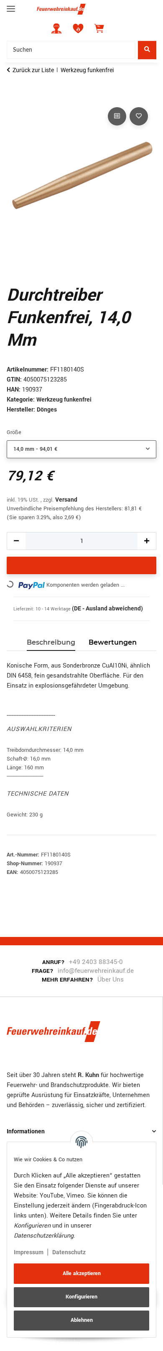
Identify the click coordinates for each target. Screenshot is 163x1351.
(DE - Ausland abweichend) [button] (107, 608)
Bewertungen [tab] (113, 642)
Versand (66, 499)
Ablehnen (82, 1320)
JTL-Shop (94, 1339)
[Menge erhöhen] (147, 541)
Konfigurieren (81, 1297)
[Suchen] (147, 50)
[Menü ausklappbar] (11, 5)
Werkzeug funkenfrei (64, 399)
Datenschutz (69, 1252)
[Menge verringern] (16, 541)
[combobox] (81, 449)
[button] (56, 28)
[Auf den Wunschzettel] (139, 116)
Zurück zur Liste (33, 70)
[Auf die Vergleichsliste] (117, 116)
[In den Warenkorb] (13, 95)
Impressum (28, 1252)
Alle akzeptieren (82, 1273)
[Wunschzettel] (78, 28)
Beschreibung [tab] (51, 642)
